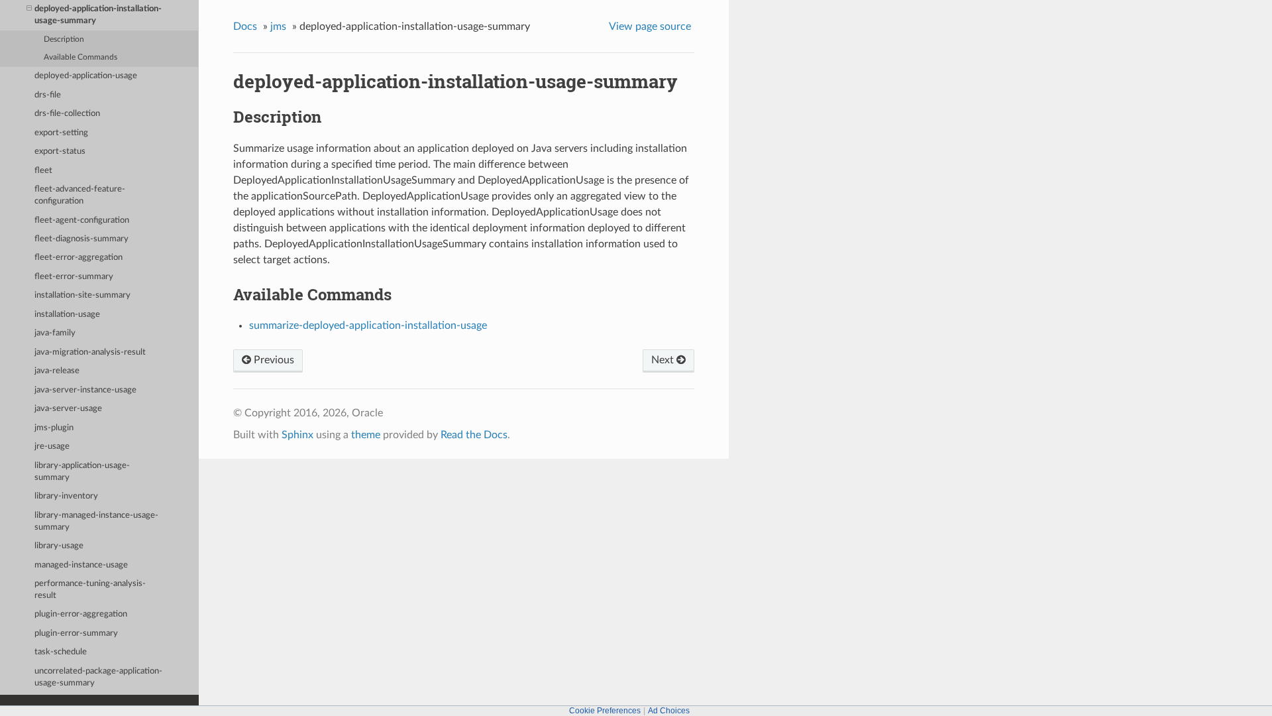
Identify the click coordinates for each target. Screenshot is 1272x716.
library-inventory (66, 496)
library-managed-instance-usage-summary (96, 521)
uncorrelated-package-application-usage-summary (98, 677)
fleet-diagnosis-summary (81, 239)
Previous (272, 360)
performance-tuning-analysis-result (90, 589)
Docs (245, 26)
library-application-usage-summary (82, 471)
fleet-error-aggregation (78, 257)
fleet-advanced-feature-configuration (79, 195)
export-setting (61, 133)
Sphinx (297, 435)
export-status (59, 151)
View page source (650, 26)
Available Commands (80, 57)
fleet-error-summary (73, 276)
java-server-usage (68, 408)
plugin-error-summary (76, 633)
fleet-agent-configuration (81, 220)
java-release (57, 371)
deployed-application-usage (85, 76)
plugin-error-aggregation (80, 614)
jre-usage (52, 446)
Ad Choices (669, 710)
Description (64, 39)
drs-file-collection (67, 113)
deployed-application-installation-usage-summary (98, 15)
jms (278, 26)
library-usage (58, 546)
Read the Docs (474, 435)
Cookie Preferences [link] (605, 710)
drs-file (47, 95)
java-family (55, 333)
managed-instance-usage (81, 565)
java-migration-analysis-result (90, 352)
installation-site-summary (82, 295)
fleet (43, 170)
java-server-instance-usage (85, 390)
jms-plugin (54, 428)
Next (663, 360)
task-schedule (60, 652)
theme (365, 435)
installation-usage (67, 314)
